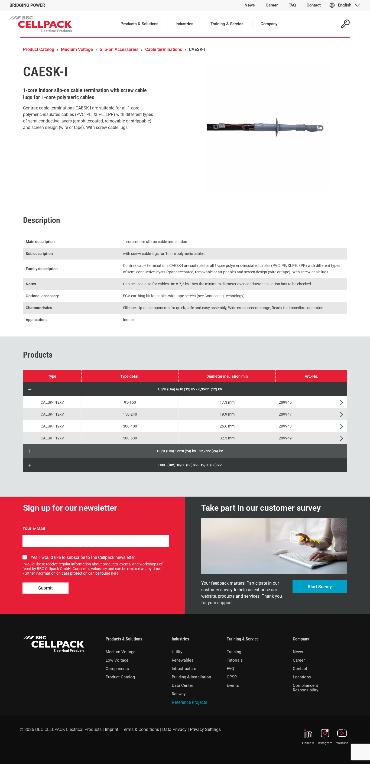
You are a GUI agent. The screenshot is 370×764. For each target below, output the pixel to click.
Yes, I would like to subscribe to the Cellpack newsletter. (83, 557)
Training (234, 651)
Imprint (111, 729)
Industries (180, 639)
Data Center (182, 685)
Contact (300, 668)
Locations (302, 677)
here (114, 573)
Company (301, 639)
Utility (177, 651)
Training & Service (243, 639)
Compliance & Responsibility (305, 687)
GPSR (232, 677)
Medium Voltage (77, 49)
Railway (179, 693)
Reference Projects (189, 702)
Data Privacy (174, 729)
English (344, 5)
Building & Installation (191, 677)
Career (299, 660)
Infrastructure (184, 668)
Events (233, 685)
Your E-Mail (33, 528)
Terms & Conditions (140, 729)
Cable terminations (163, 49)
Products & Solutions (124, 639)
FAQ (230, 668)
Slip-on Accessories (119, 49)
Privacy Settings (205, 729)
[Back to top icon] (344, 753)
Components (117, 668)
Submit (45, 588)
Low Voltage (117, 660)
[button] (185, 389)
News (298, 651)
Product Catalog (38, 49)
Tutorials (235, 660)
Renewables (182, 660)
